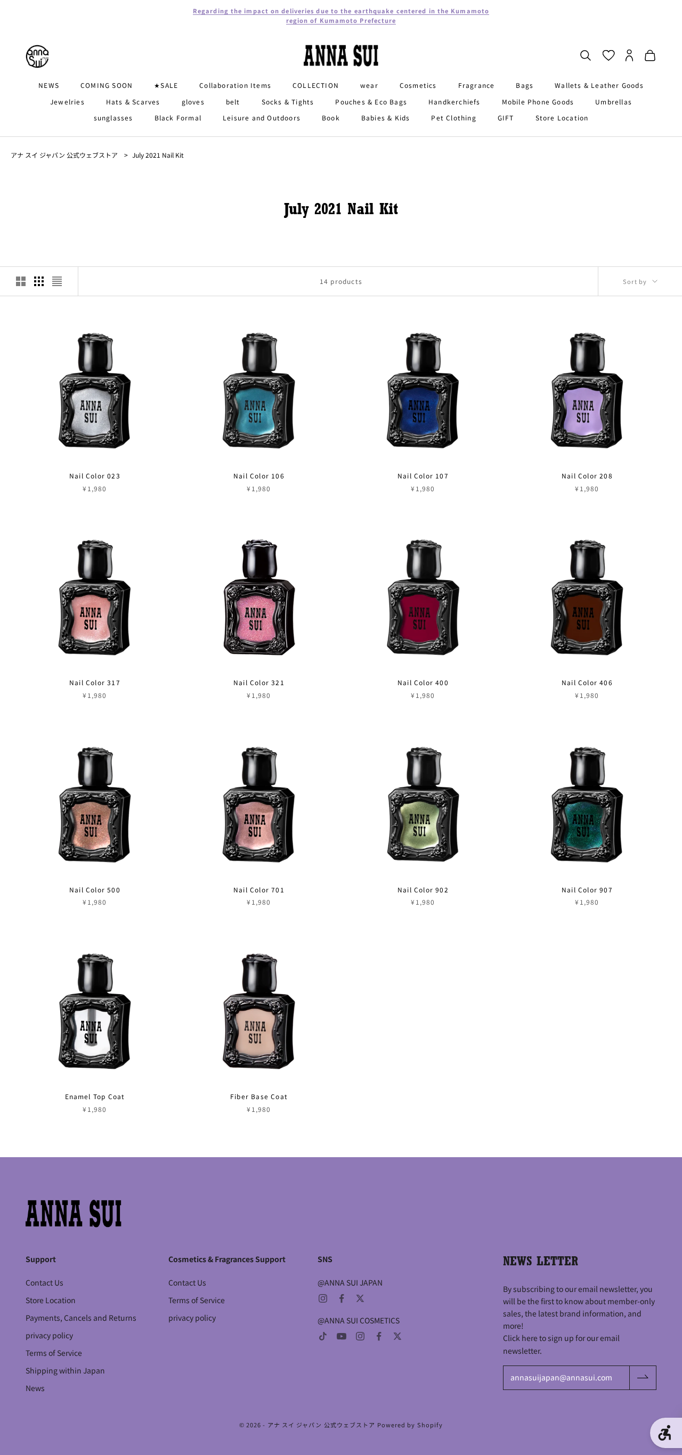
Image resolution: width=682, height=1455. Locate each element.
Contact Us (44, 1282)
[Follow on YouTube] (341, 1336)
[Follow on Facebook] (341, 1298)
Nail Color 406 (587, 682)
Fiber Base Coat (259, 1096)
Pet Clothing (453, 117)
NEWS (48, 85)
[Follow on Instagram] (323, 1298)
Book (331, 117)
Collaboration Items (235, 85)
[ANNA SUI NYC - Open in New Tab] (37, 56)
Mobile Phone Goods (538, 101)
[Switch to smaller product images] (39, 281)
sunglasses (113, 117)
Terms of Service (54, 1352)
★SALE (166, 85)
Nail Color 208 (587, 475)
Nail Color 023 (94, 475)
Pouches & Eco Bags (371, 101)
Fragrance (476, 85)
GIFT (506, 117)
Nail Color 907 (587, 889)
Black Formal (178, 117)
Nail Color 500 (94, 889)
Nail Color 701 (259, 889)
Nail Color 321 (259, 682)
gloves (193, 101)
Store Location (562, 117)
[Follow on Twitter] (360, 1298)
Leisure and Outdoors (262, 117)
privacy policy (49, 1335)
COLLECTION (316, 85)
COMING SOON (106, 85)
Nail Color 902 (423, 889)
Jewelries (67, 101)
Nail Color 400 (423, 682)
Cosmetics (418, 85)
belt (233, 101)
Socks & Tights (288, 101)
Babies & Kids (385, 117)
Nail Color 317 (94, 682)
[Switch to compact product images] (57, 281)
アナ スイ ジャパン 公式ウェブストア (64, 154)
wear (369, 85)
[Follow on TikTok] (323, 1336)
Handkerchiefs (454, 101)
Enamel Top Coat (95, 1096)
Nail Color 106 (259, 475)
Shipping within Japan (65, 1370)
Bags (524, 85)
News (35, 1388)
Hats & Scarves (133, 101)
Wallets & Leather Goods (599, 85)
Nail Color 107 (423, 475)
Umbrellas (613, 101)
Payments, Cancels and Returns (81, 1317)
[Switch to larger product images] (21, 281)
